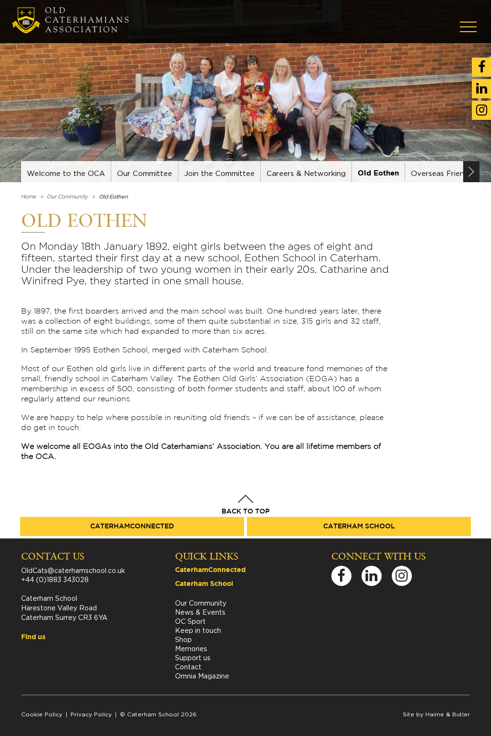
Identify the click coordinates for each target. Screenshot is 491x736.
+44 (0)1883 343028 (55, 579)
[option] (66, 171)
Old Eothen (378, 173)
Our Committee (144, 173)
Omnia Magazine (202, 675)
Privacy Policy (91, 714)
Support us (192, 657)
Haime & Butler (447, 714)
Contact (188, 666)
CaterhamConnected (132, 526)
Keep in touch (198, 630)
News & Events (200, 612)
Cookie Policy (41, 714)
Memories (191, 648)
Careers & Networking (306, 173)
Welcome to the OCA (66, 173)
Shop (183, 639)
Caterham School (359, 526)
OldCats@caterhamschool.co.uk (73, 570)
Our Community (67, 196)
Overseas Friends (441, 173)
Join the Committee (219, 173)
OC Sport (190, 621)
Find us (33, 637)
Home (28, 196)
